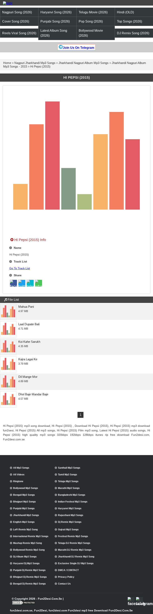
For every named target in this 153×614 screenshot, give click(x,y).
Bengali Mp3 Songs (24, 495)
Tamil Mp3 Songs (67, 474)
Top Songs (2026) (129, 21)
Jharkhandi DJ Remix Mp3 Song (76, 556)
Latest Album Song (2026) (53, 33)
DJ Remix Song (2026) (133, 33)
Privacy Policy (66, 577)
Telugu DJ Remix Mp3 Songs (74, 543)
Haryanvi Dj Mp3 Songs (26, 563)
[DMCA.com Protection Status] (24, 604)
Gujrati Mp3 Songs (68, 529)
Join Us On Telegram (78, 47)
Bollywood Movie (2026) (91, 33)
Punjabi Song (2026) (55, 21)
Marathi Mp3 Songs (69, 488)
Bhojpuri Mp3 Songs (24, 501)
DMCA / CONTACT (68, 570)
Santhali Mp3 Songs (69, 467)
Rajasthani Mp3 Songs (70, 515)
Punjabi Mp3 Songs (24, 508)
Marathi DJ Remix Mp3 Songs (74, 549)
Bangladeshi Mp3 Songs (71, 495)
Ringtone (18, 481)
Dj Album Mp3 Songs (25, 556)
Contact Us (64, 583)
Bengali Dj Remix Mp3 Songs (29, 583)
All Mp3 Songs (21, 467)
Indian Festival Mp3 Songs (72, 501)
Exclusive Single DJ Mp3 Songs (76, 563)
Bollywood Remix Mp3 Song (29, 549)
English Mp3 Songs (24, 522)
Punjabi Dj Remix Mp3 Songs (29, 570)
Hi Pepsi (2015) (40, 66)
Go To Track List (19, 268)
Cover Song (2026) (15, 21)
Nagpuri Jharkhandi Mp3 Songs (34, 63)
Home (7, 63)
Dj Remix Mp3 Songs (69, 522)
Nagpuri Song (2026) (17, 12)
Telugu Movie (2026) (93, 12)
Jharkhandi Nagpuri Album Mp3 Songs (84, 63)
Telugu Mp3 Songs (68, 481)
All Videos (19, 474)
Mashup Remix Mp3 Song (27, 543)
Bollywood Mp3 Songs (25, 488)
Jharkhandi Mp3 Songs (26, 515)
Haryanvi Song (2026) (56, 12)
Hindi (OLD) (125, 12)
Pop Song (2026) (91, 21)
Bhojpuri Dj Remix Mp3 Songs (30, 577)
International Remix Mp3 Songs (30, 536)
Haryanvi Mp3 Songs (69, 508)
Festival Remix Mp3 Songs (73, 536)
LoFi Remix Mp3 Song (25, 529)
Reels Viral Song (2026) (19, 33)
